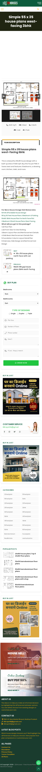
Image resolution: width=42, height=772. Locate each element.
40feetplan (26, 516)
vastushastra (27, 538)
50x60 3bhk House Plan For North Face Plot (18, 218)
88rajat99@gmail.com (13, 722)
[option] (21, 94)
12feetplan (8, 494)
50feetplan (8, 525)
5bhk (6, 529)
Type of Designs (21, 310)
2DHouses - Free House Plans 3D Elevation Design (19, 765)
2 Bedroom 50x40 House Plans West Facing (18, 221)
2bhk (24, 507)
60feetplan (26, 529)
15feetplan (26, 494)
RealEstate (8, 538)
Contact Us (5, 747)
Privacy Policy (6, 752)
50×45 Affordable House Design (14, 213)
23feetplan (26, 503)
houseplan (26, 534)
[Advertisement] (21, 53)
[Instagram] (32, 769)
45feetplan (8, 521)
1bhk (23, 499)
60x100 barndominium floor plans (24, 586)
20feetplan (8, 503)
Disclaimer (5, 750)
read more (12, 663)
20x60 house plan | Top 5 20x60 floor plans (25, 555)
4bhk (24, 521)
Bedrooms (7, 289)
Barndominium (9, 534)
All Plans (4, 757)
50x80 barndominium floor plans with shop (26, 578)
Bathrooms (8, 299)
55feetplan (26, 525)
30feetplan (8, 512)
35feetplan (26, 512)
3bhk (6, 516)
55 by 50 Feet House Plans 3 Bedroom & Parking (20, 215)
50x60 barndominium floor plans (26, 570)
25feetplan (8, 507)
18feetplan (8, 499)
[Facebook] (28, 769)
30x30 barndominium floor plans (26, 562)
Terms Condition (8, 754)
